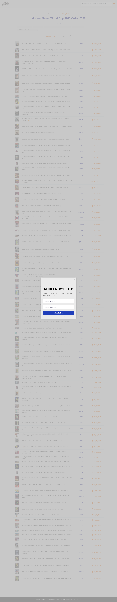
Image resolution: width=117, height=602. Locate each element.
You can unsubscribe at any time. (59, 316)
